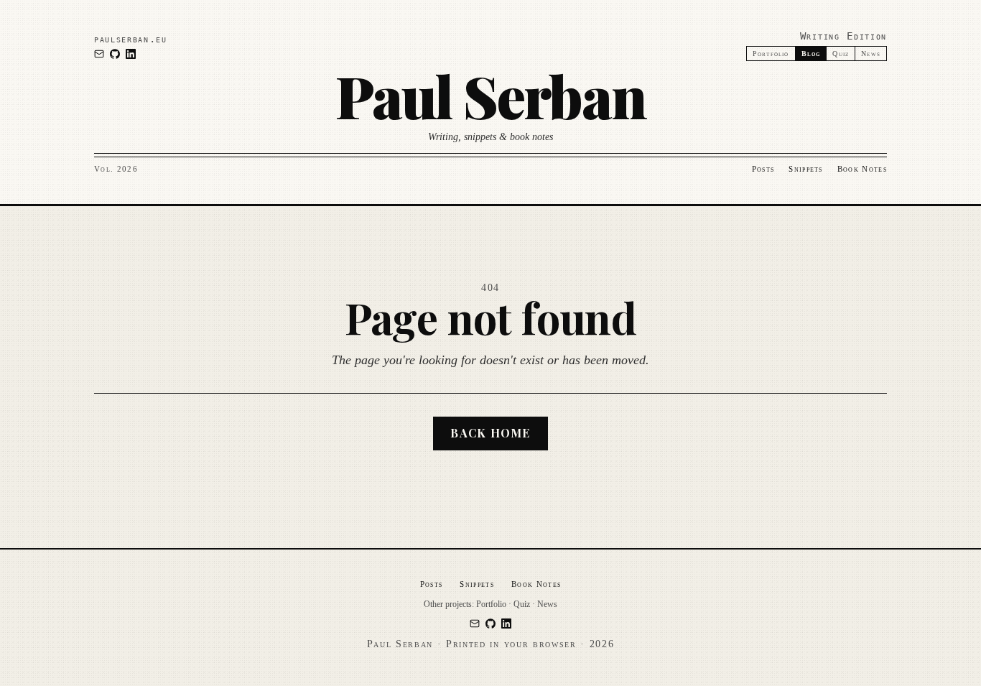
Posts (763, 168)
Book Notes (862, 168)
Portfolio (771, 53)
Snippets (806, 168)
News (870, 53)
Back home (490, 432)
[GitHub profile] (115, 54)
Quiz (840, 53)
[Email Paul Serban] (99, 54)
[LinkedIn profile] (131, 54)
